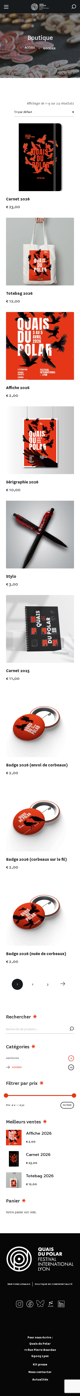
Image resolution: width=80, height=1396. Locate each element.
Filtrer (67, 1105)
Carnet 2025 (18, 670)
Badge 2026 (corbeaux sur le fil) (36, 859)
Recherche (72, 1029)
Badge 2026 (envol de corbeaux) (37, 765)
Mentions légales (19, 1284)
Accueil (30, 47)
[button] (74, 6)
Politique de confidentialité (53, 1284)
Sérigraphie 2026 (22, 482)
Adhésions (39, 1058)
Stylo (11, 576)
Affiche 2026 (18, 387)
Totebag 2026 (19, 293)
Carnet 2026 (18, 199)
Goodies (42, 1067)
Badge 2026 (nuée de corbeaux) (36, 953)
